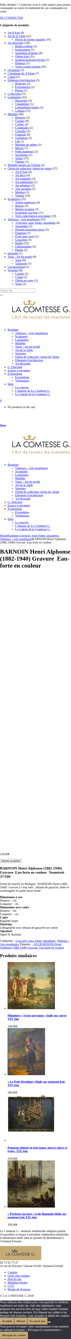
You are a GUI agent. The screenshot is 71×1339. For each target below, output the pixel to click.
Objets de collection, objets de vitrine (30, 168)
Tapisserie (21, 263)
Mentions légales (18, 1282)
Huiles (19, 243)
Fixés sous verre (24, 236)
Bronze (19, 205)
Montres (20, 192)
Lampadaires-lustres (27, 107)
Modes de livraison (19, 1289)
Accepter (7, 1321)
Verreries (13, 270)
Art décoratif (15, 43)
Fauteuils (20, 134)
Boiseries (20, 83)
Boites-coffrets (24, 46)
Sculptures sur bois (26, 212)
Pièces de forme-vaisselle (30, 39)
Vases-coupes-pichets (28, 66)
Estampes (21, 233)
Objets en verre (24, 280)
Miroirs (19, 148)
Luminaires (14, 97)
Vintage (19, 195)
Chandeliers (22, 104)
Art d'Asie (14, 32)
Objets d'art (22, 56)
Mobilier (13, 114)
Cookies (12, 1272)
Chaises (19, 121)
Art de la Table (16, 36)
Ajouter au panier (11, 860)
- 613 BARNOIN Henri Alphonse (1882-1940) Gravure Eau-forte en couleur (32, 946)
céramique (14, 70)
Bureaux (20, 117)
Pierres (19, 90)
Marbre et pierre (24, 209)
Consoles (20, 131)
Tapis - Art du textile (20, 256)
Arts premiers (23, 188)
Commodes (22, 127)
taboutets (13, 253)
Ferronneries (22, 87)
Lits (17, 141)
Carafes (19, 273)
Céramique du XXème (21, 73)
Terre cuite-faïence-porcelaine (33, 216)
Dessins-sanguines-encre (29, 229)
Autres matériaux (25, 202)
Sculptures (14, 199)
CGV (11, 1286)
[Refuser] (49, 1322)
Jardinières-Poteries (26, 53)
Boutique (12, 535)
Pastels (19, 250)
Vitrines (19, 161)
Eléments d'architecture (21, 80)
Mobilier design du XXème (24, 165)
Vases (18, 283)
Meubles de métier (26, 144)
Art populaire (23, 178)
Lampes (20, 110)
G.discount (14, 93)
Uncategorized (16, 267)
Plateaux (20, 63)
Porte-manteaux (24, 151)
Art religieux (22, 185)
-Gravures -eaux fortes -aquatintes (35, 222)
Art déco (20, 175)
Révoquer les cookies (14, 1335)
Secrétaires (21, 155)
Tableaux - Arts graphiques (24, 219)
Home (3, 535)
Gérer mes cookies (19, 1275)
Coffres (19, 124)
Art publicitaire (24, 182)
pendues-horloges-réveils (30, 59)
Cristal (11, 76)
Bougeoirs (21, 100)
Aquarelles (21, 226)
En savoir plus (37, 1321)
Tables (19, 158)
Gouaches (21, 239)
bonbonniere (22, 49)
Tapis (18, 260)
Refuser (21, 1321)
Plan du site (14, 1279)
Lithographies (23, 246)
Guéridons (21, 138)
